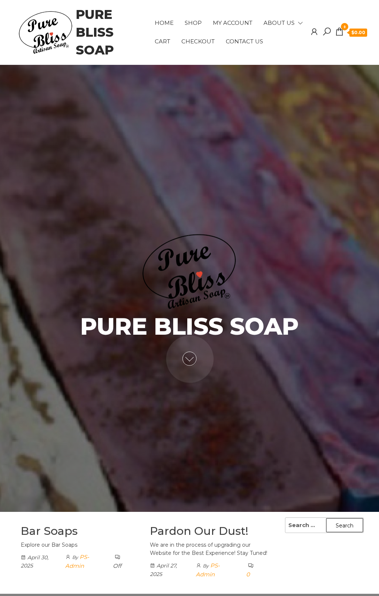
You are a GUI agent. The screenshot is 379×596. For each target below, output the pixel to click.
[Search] (327, 32)
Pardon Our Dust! (199, 531)
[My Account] (314, 32)
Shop (193, 22)
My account (232, 22)
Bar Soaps (49, 531)
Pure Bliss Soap (95, 32)
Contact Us (244, 41)
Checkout (198, 41)
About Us (279, 22)
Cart (162, 41)
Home (164, 22)
